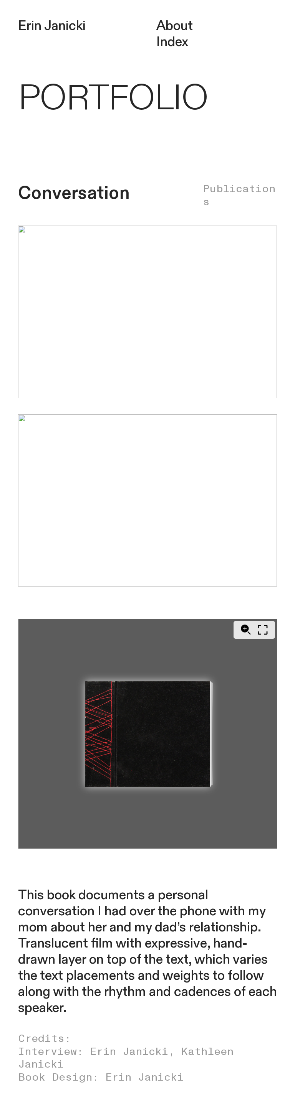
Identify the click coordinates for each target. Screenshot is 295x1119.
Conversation (74, 193)
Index (172, 42)
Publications (239, 195)
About (174, 26)
